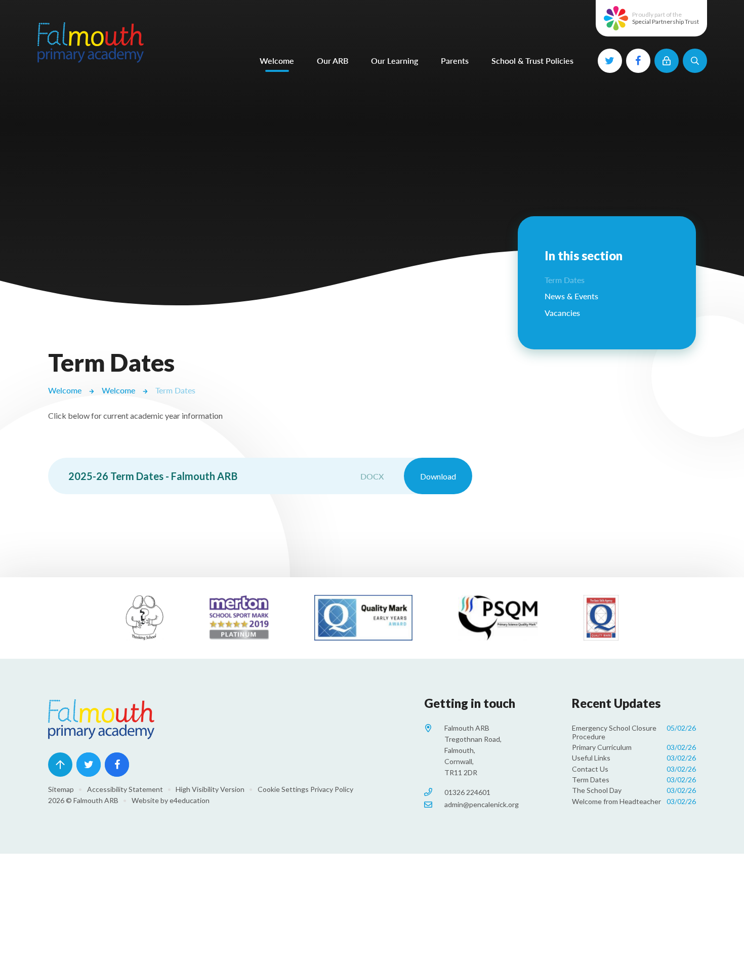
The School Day (634, 790)
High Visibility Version (210, 789)
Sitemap (61, 789)
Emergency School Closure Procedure (634, 732)
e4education (190, 800)
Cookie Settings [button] (283, 789)
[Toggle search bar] (695, 61)
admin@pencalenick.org (481, 804)
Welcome (64, 390)
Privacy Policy (331, 789)
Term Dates (175, 390)
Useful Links (634, 757)
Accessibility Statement (125, 789)
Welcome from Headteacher (634, 801)
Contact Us (634, 769)
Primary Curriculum (634, 747)
